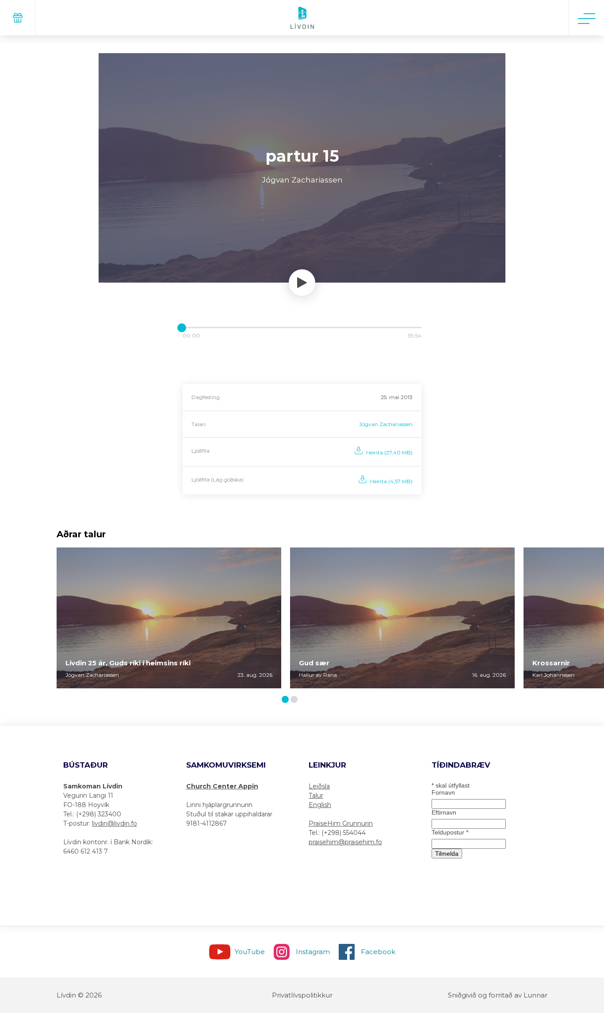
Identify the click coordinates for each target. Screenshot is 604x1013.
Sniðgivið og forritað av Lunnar (497, 995)
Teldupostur (450, 832)
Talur (316, 796)
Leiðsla (319, 786)
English (320, 805)
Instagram (313, 951)
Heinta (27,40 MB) (389, 452)
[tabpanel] (169, 617)
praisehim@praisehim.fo (345, 842)
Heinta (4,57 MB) (391, 481)
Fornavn (443, 792)
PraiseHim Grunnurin (341, 823)
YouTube (250, 951)
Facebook (378, 951)
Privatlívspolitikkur (302, 995)
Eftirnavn (444, 812)
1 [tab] (286, 700)
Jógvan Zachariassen (386, 424)
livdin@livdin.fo (114, 823)
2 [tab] (296, 700)
